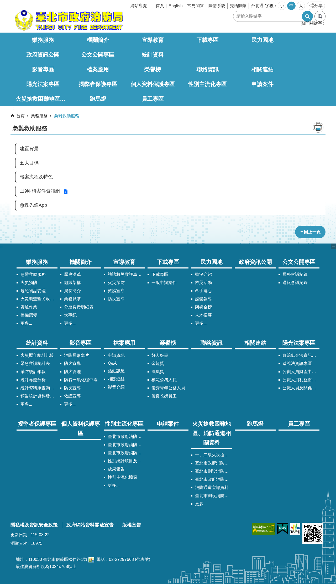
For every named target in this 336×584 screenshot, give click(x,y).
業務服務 (43, 40)
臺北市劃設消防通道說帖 (213, 495)
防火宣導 (72, 363)
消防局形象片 (76, 355)
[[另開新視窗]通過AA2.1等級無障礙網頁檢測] (263, 529)
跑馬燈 (98, 99)
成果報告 (116, 469)
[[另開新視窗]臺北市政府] (295, 529)
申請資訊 (116, 355)
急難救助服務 (66, 116)
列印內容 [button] (318, 127)
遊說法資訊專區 (297, 363)
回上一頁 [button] (312, 232)
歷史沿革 (72, 274)
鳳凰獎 (157, 371)
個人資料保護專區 (153, 84)
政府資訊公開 (43, 54)
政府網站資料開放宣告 (90, 525)
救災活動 (203, 282)
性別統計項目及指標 (126, 461)
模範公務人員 (164, 380)
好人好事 (159, 355)
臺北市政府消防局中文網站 (68, 20)
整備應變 (28, 315)
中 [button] (291, 5)
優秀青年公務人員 (168, 388)
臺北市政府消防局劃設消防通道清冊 (213, 463)
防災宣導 (116, 299)
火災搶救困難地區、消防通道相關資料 (43, 99)
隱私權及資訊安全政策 (34, 525)
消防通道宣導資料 (212, 487)
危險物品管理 (33, 290)
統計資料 (153, 54)
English (176, 6)
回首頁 (157, 5)
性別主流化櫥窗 (122, 477)
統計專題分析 (33, 380)
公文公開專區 (97, 54)
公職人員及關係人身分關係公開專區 (300, 388)
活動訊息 (116, 371)
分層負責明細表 (78, 307)
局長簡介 (72, 290)
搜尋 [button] (307, 16)
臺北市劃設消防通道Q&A (213, 471)
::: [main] (12, 108)
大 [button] (301, 5)
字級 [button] (269, 5)
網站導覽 (138, 5)
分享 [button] (318, 5)
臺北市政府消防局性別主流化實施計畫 (126, 436)
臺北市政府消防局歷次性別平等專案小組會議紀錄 (126, 453)
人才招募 (203, 315)
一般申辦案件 (164, 282)
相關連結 (262, 69)
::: (1, 246)
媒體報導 (203, 299)
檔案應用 (98, 69)
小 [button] (282, 5)
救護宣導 (116, 290)
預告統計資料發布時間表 (38, 396)
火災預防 (28, 282)
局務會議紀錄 (295, 274)
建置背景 (29, 148)
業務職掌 (72, 299)
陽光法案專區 (43, 84)
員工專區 (153, 99)
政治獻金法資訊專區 (300, 355)
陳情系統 (216, 5)
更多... (26, 323)
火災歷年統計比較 (37, 355)
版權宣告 (131, 525)
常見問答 (195, 5)
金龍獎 (157, 363)
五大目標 (29, 163)
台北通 (257, 5)
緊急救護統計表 (35, 363)
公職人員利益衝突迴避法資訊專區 (300, 380)
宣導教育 (153, 40)
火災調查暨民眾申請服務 (38, 299)
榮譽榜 (152, 69)
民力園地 (262, 40)
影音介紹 (116, 387)
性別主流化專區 (207, 84)
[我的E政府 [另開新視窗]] (282, 529)
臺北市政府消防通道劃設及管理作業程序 (213, 479)
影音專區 (43, 69)
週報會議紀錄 (295, 282)
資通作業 (28, 307)
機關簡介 (98, 40)
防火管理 (72, 371)
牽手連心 (203, 290)
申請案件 (262, 84)
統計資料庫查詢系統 (38, 388)
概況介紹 (203, 274)
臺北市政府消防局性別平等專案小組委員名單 (126, 444)
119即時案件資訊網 (40, 191)
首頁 (20, 116)
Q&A (112, 363)
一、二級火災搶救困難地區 (213, 455)
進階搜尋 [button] (320, 16)
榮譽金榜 (203, 307)
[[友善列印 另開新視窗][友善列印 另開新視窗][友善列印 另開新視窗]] (91, 559)
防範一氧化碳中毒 (81, 380)
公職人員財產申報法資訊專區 (300, 371)
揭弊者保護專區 (98, 84)
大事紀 (70, 315)
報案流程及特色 (36, 176)
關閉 (333, 246)
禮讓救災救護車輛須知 (126, 274)
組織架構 (72, 282)
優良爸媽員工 (164, 396)
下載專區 (208, 40)
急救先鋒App (33, 205)
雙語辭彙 (238, 5)
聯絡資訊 (208, 69)
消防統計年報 (33, 371)
